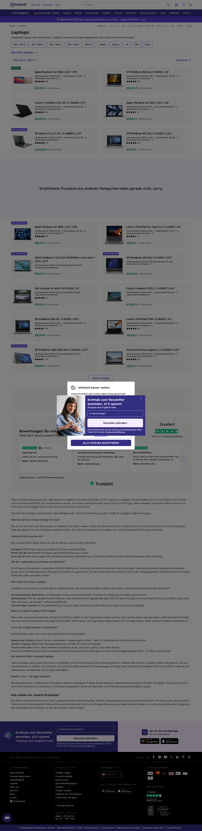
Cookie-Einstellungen (82, 415)
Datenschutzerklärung (89, 418)
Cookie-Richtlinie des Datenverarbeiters (91, 421)
